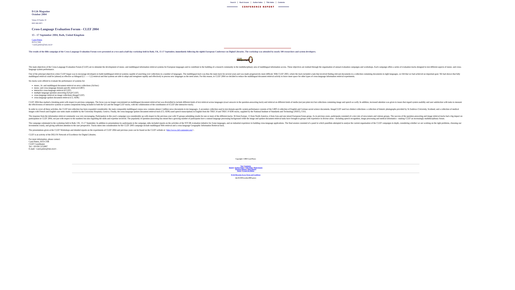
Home (239, 171)
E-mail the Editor (248, 171)
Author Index (258, 2)
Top (241, 166)
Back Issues (244, 2)
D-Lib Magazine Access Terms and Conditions (245, 175)
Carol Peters (37, 40)
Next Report (252, 169)
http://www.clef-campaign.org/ (180, 130)
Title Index (270, 2)
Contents (281, 2)
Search (233, 2)
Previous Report (241, 169)
